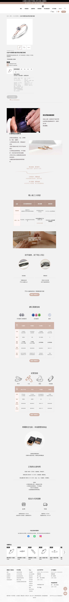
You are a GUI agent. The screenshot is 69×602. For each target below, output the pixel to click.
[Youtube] (41, 587)
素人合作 (32, 595)
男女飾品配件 (47, 8)
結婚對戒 (33, 8)
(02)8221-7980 (40, 572)
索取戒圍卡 (20, 75)
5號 (24, 69)
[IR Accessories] (43, 6)
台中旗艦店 (53, 570)
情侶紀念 (31, 585)
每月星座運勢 (31, 574)
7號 (31, 69)
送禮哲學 (31, 583)
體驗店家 (31, 581)
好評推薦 (31, 579)
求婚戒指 (26, 8)
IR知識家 (31, 572)
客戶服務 (54, 8)
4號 (21, 69)
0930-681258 (59, 572)
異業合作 (27, 595)
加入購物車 (12, 96)
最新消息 (31, 575)
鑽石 (21, 8)
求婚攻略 (31, 591)
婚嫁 (30, 587)
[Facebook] (37, 587)
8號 (15, 72)
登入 (53, 11)
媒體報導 (31, 577)
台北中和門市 (40, 570)
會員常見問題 (19, 572)
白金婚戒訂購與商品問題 (21, 581)
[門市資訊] (65, 589)
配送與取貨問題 (20, 575)
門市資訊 (63, 11)
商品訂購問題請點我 (15, 99)
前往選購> (45, 125)
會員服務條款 (45, 595)
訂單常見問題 (19, 574)
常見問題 (13, 595)
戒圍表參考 (26, 75)
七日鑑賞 (18, 595)
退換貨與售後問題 (20, 577)
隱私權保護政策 (38, 595)
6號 (28, 69)
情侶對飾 (39, 8)
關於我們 (9, 595)
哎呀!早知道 (31, 589)
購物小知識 (19, 579)
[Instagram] (39, 587)
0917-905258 (45, 572)
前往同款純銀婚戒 (48, 115)
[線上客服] (65, 593)
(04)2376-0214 (54, 572)
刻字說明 (16, 75)
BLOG (60, 8)
